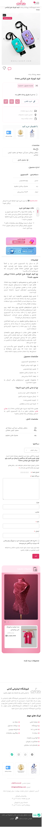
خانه (38, 7)
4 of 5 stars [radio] (23, 472)
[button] (38, 39)
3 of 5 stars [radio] (24, 472)
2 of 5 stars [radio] (26, 472)
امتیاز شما (35, 472)
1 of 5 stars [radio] (28, 472)
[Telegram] (32, 754)
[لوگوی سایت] (21, 3)
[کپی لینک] (17, 101)
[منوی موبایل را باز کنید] (38, 3)
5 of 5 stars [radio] (21, 472)
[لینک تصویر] (36, 691)
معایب (37, 512)
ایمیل (36, 531)
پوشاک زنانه (24, 7)
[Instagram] (18, 754)
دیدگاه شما (34, 476)
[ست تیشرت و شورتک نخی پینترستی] (29, 636)
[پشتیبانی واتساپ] (11, 101)
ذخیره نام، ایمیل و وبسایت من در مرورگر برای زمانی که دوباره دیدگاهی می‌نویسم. (21, 542)
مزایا (37, 502)
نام (37, 522)
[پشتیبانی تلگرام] (6, 101)
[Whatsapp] (25, 754)
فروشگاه (33, 7)
